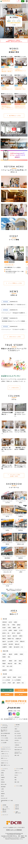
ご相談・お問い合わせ (18, 812)
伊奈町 (14, 677)
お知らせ (17, 806)
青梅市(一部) (11, 638)
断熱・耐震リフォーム (5, 765)
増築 (15, 779)
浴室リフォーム (4, 758)
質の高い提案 (3, 735)
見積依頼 (17, 808)
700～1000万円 (18, 735)
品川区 (10, 622)
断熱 (15, 777)
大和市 (10, 670)
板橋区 (14, 627)
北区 (19, 627)
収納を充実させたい (18, 749)
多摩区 (16, 654)
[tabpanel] (14, 20)
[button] (25, 260)
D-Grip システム (19, 838)
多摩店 (2, 772)
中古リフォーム (18, 742)
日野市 (20, 636)
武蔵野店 (3, 777)
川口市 (4, 682)
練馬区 (18, 624)
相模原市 (4, 670)
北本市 (19, 677)
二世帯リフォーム (4, 753)
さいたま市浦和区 (16, 680)
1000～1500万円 (18, 738)
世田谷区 (4, 622)
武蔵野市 (4, 647)
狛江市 (4, 636)
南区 (15, 663)
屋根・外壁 (17, 755)
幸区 (9, 657)
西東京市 (22, 641)
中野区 (13, 624)
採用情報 (17, 805)
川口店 (2, 791)
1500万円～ (17, 740)
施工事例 (17, 724)
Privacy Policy (9, 834)
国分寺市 (15, 636)
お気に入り (18, 1)
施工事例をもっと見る (15, 115)
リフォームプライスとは (5, 725)
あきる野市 (10, 641)
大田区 (9, 627)
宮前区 (21, 654)
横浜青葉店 (3, 786)
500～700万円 (17, 733)
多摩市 (10, 630)
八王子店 (3, 770)
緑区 (15, 660)
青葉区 (4, 663)
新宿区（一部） (6, 624)
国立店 (2, 795)
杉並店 (2, 779)
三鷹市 (10, 647)
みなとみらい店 (4, 798)
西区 (20, 663)
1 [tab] (13, 37)
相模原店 (3, 793)
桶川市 (9, 677)
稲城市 (15, 630)
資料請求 (7, 694)
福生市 (4, 641)
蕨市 (14, 682)
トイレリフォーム (4, 760)
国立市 (9, 636)
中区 (3, 666)
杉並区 (4, 627)
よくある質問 (3, 742)
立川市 (20, 630)
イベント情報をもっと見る (15, 283)
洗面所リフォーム (4, 762)
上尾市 (4, 677)
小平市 (16, 641)
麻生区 (10, 654)
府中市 (13, 633)
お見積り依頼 (21, 690)
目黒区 (15, 622)
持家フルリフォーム (5, 751)
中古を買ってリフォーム (6, 749)
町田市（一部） (6, 633)
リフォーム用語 (19, 785)
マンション (17, 726)
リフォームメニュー (6, 747)
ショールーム (5, 768)
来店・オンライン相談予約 (8, 690)
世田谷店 (3, 782)
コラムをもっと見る (15, 475)
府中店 (2, 775)
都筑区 (10, 660)
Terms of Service (16, 834)
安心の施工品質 (4, 727)
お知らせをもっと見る (15, 336)
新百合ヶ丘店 (3, 784)
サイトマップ (5, 814)
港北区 (20, 660)
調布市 (18, 633)
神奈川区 (10, 663)
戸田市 (9, 682)
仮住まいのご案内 (4, 740)
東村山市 (17, 644)
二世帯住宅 (17, 745)
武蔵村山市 (18, 638)
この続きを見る (15, 387)
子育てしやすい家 (18, 747)
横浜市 (4, 660)
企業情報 (4, 805)
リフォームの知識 (19, 768)
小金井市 (4, 644)
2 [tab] (14, 37)
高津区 (4, 657)
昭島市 (4, 638)
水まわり (16, 775)
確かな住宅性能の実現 (5, 733)
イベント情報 (5, 806)
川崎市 (4, 654)
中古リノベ (17, 770)
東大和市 (11, 644)
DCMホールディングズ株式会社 (14, 829)
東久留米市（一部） (19, 647)
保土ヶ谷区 (9, 666)
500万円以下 (17, 731)
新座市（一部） (20, 682)
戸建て (16, 728)
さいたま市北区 (6, 680)
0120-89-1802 (14, 708)
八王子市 (4, 630)
